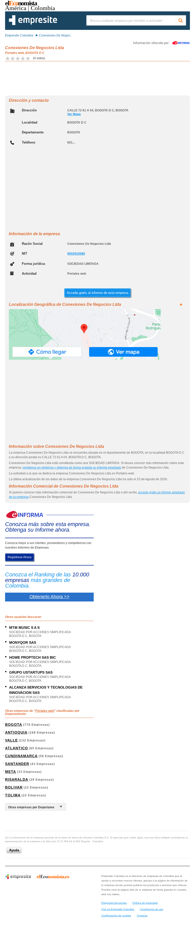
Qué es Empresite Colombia (117, 909)
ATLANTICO (16, 748)
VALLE (11, 740)
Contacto (142, 915)
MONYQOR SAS (22, 642)
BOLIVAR (14, 787)
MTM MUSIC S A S (24, 628)
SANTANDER (17, 764)
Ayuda (14, 850)
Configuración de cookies (116, 915)
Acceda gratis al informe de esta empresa (97, 293)
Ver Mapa (74, 114)
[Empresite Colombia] (33, 24)
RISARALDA (16, 779)
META (10, 772)
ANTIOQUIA (16, 732)
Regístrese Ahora (19, 557)
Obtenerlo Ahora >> (49, 596)
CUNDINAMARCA (21, 756)
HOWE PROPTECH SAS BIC (32, 657)
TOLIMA (13, 795)
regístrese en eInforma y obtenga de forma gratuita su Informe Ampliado (72, 467)
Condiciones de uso (151, 909)
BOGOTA (13, 724)
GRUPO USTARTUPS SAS (31, 672)
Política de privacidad (145, 902)
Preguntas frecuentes (114, 902)
